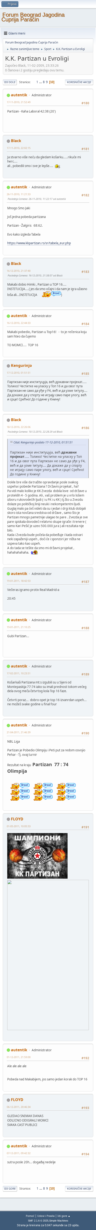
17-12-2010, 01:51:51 (19, 372)
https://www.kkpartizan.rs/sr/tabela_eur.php (39, 243)
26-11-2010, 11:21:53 (19, 194)
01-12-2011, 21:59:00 (19, 1057)
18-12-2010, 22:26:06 (19, 427)
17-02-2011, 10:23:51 (19, 673)
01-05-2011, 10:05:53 (19, 826)
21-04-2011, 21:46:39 (19, 732)
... (41, 82)
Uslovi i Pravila (46, 1216)
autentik (19, 94)
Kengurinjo (21, 365)
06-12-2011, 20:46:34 (19, 1107)
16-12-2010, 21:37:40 (19, 270)
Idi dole (9, 82)
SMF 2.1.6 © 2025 (38, 1220)
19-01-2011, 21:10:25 (19, 627)
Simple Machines (58, 1220)
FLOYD (17, 819)
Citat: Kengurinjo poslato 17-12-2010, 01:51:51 (43, 442)
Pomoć (30, 1216)
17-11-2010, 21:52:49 (19, 102)
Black (16, 140)
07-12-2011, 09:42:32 (19, 1153)
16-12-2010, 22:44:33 (19, 323)
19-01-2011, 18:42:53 (19, 580)
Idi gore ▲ (64, 1216)
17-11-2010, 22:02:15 (19, 148)
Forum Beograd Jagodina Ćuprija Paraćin (33, 17)
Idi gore (10, 1188)
